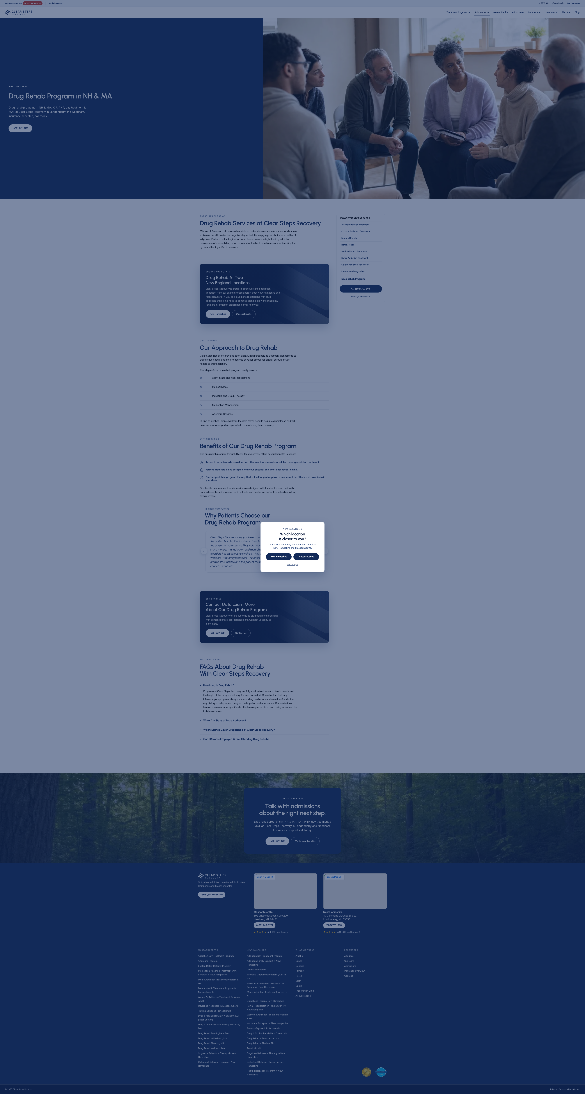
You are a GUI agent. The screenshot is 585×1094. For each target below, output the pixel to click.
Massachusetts (306, 556)
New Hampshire (279, 556)
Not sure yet (292, 564)
